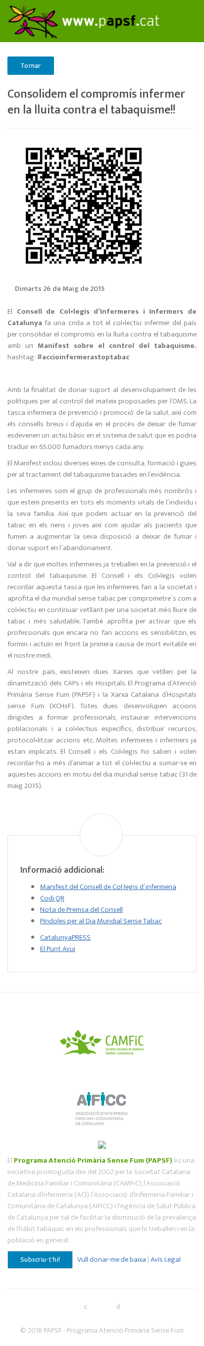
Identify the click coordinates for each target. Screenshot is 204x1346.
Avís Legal (166, 1259)
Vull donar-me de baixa (111, 1259)
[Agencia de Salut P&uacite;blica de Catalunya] (102, 1144)
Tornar (30, 65)
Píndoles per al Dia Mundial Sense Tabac (101, 921)
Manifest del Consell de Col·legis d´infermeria (108, 887)
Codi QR (52, 898)
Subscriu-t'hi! (40, 1259)
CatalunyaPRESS (65, 937)
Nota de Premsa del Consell (81, 909)
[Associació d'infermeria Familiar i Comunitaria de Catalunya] (102, 1104)
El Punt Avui (57, 949)
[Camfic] (102, 1041)
